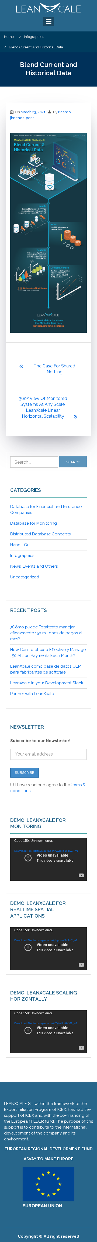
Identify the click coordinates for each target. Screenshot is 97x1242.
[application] (48, 859)
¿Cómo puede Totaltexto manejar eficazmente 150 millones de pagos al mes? (46, 633)
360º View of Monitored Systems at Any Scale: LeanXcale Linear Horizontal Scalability (43, 407)
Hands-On (20, 544)
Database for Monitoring (33, 523)
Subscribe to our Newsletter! (40, 740)
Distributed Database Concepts (40, 534)
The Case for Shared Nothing (54, 368)
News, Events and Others (34, 566)
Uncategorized (24, 577)
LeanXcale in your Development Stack (46, 683)
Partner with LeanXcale (32, 693)
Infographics (22, 555)
